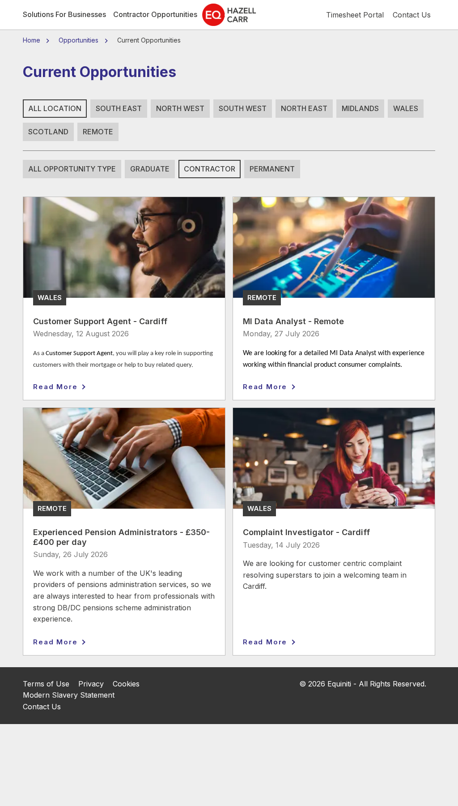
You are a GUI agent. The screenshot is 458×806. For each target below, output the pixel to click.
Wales (405, 108)
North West (180, 108)
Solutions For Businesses (64, 14)
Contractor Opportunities (155, 14)
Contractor (209, 168)
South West (243, 108)
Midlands (360, 108)
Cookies (126, 683)
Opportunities (78, 40)
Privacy (91, 683)
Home (32, 40)
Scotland (48, 131)
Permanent (272, 168)
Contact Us (42, 706)
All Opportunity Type (72, 168)
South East (119, 108)
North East (304, 108)
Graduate (150, 168)
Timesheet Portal (355, 14)
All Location (54, 108)
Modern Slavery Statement (68, 694)
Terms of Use (46, 683)
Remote (98, 131)
